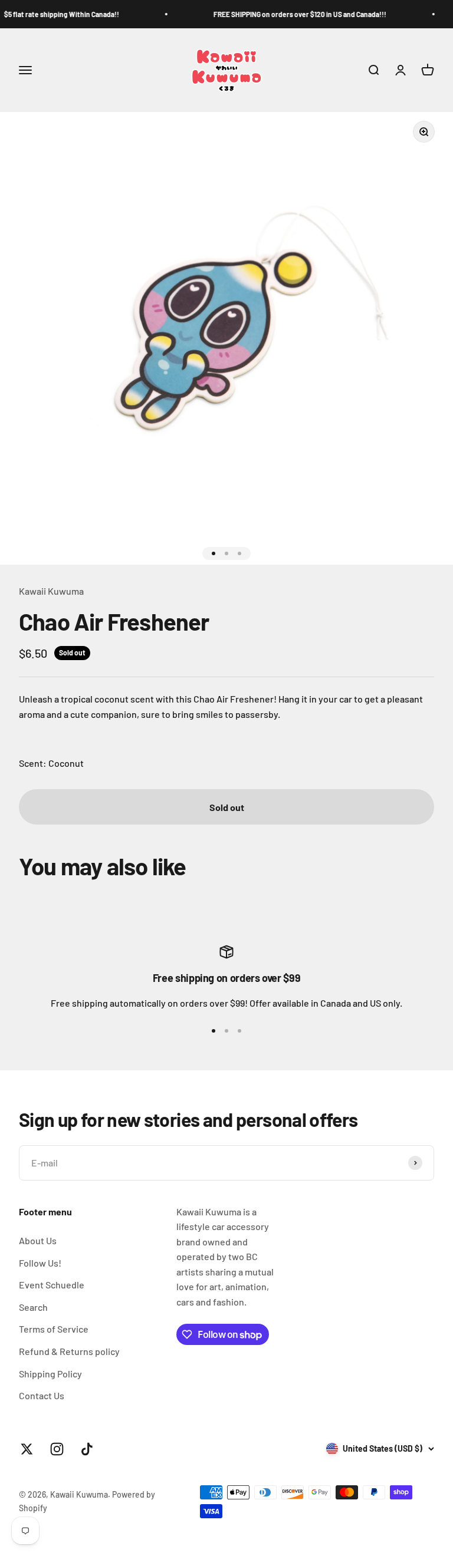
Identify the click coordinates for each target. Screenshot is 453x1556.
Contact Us (41, 1395)
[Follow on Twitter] (27, 1449)
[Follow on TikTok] (87, 1449)
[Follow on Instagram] (57, 1449)
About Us (38, 1240)
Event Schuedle (51, 1284)
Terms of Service (53, 1328)
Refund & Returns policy (69, 1351)
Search (33, 1307)
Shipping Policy (50, 1373)
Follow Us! (40, 1262)
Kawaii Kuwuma (51, 590)
